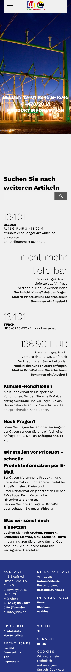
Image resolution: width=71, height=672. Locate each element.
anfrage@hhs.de (16, 401)
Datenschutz (12, 652)
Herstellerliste (13, 635)
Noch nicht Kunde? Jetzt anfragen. (40, 292)
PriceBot (53, 504)
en (44, 643)
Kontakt (9, 648)
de (38, 643)
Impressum (11, 661)
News (41, 602)
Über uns (43, 607)
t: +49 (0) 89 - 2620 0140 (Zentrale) (17, 605)
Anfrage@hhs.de (48, 580)
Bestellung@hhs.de (50, 589)
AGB (6, 657)
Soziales (42, 611)
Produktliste (12, 630)
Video (45, 508)
